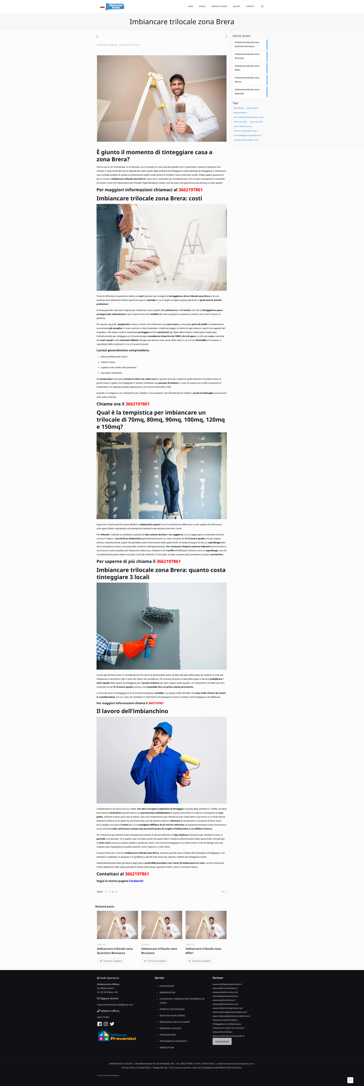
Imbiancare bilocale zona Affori (247, 67)
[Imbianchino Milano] (112, 6)
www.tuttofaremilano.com (225, 1004)
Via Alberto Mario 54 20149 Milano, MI (154, 1063)
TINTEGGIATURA (168, 1034)
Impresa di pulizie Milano (225, 1019)
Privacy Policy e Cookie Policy (136, 1067)
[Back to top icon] (350, 1080)
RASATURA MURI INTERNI (172, 1015)
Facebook (136, 881)
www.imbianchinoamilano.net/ (228, 1008)
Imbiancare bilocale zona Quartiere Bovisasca (247, 44)
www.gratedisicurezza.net (225, 992)
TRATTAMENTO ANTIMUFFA (173, 1041)
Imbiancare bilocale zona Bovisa (247, 79)
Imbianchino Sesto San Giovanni (228, 1027)
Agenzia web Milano (216, 1067)
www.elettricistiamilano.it (225, 988)
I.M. (115, 44)
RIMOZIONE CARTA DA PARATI (175, 1021)
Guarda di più (222, 1041)
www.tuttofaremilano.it (224, 1000)
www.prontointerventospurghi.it (228, 1035)
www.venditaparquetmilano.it (227, 984)
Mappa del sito (160, 1067)
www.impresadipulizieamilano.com (230, 1012)
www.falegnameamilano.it (225, 996)
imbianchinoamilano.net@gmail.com (115, 1004)
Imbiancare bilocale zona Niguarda (247, 91)
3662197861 (191, 190)
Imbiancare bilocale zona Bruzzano (247, 56)
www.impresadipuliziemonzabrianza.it (231, 1016)
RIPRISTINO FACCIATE (170, 1028)
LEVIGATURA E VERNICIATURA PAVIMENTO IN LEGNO (182, 1000)
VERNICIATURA (167, 1047)
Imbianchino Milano (222, 1031)
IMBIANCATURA (167, 992)
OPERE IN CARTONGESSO (172, 1009)
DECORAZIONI (167, 986)
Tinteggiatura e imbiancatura (227, 1023)
